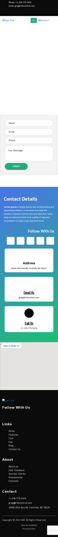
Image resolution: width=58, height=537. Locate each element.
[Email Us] (29, 283)
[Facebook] (19, 13)
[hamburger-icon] (34, 20)
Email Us (29, 292)
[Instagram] (40, 13)
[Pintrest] (35, 13)
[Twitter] (24, 13)
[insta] (32, 416)
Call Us (29, 323)
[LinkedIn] (30, 13)
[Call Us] (29, 313)
